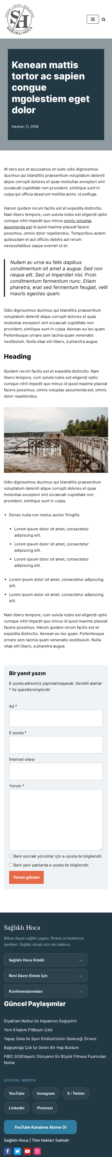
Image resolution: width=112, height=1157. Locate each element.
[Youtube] (27, 1151)
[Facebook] (7, 1151)
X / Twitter (76, 1093)
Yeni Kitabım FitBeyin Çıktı (28, 1029)
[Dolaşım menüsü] (93, 19)
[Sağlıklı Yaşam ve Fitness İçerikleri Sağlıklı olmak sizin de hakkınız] (19, 19)
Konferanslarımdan (45, 991)
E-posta (18, 732)
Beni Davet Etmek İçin (45, 975)
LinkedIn (16, 1107)
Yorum (16, 785)
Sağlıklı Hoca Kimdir (45, 960)
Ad (13, 706)
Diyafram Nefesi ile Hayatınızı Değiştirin (40, 1020)
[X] (17, 1151)
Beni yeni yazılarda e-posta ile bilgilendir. (51, 865)
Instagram (46, 1093)
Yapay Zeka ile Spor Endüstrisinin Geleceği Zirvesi (50, 1038)
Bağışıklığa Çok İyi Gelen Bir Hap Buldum (41, 1047)
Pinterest (45, 1107)
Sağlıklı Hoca (16, 1140)
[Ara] (103, 19)
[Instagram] (37, 1151)
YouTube (16, 1093)
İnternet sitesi (22, 759)
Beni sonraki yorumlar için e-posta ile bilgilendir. (58, 856)
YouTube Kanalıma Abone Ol (40, 1127)
